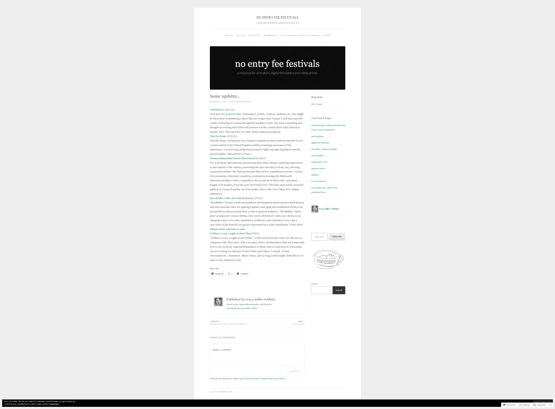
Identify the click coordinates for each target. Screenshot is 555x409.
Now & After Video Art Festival (227, 198)
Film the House (218, 136)
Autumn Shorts (318, 168)
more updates (317, 155)
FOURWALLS (217, 109)
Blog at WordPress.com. (221, 392)
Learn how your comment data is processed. (265, 378)
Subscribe (337, 236)
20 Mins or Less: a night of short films (230, 233)
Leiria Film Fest (318, 181)
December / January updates (324, 149)
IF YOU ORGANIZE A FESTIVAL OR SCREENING (300, 35)
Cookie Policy (54, 404)
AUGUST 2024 (254, 35)
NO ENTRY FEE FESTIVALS (277, 17)
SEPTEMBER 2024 (270, 35)
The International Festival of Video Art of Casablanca (228, 322)
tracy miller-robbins (240, 102)
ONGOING (327, 35)
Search (314, 284)
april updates (317, 136)
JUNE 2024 (228, 35)
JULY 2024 (240, 35)
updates (314, 175)
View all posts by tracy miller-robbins (241, 308)
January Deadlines (298, 322)
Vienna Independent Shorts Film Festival (232, 158)
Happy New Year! (319, 162)
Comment (294, 371)
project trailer (234, 114)
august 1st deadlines (320, 143)
